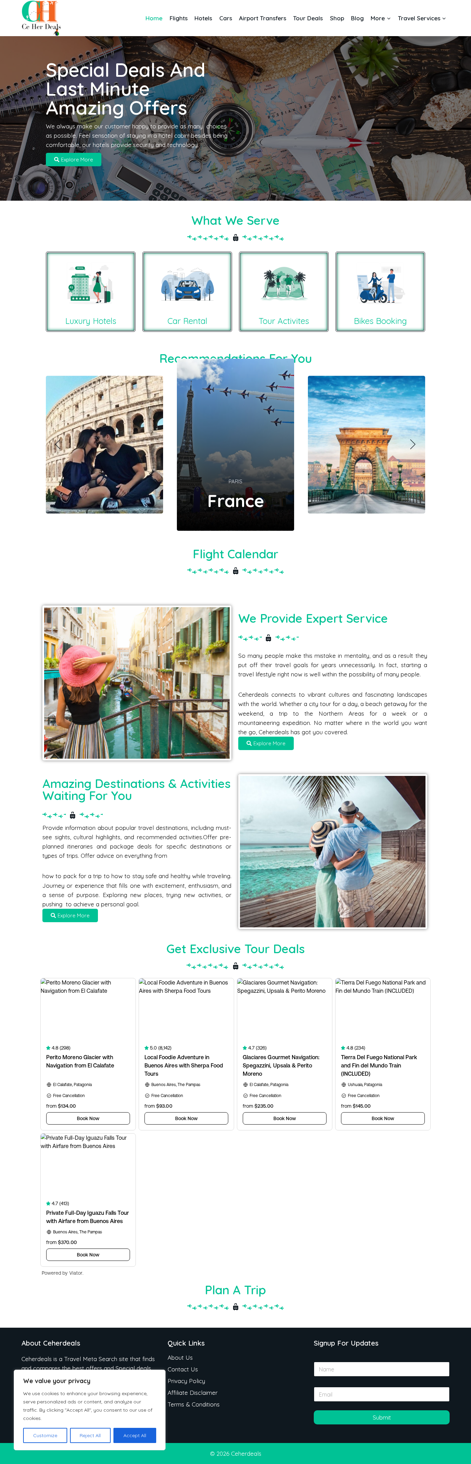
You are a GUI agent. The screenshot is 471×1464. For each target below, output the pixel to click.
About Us (180, 1357)
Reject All (90, 1435)
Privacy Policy (186, 1380)
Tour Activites (284, 321)
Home (154, 18)
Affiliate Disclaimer (193, 1392)
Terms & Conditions (194, 1404)
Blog (357, 18)
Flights (179, 18)
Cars (225, 18)
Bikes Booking (380, 321)
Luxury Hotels (90, 321)
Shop (337, 18)
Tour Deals (308, 18)
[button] (58, 444)
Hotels (203, 18)
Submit (382, 1417)
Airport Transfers (262, 18)
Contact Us (183, 1369)
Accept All (134, 1435)
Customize (45, 1435)
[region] (90, 1410)
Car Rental (187, 321)
